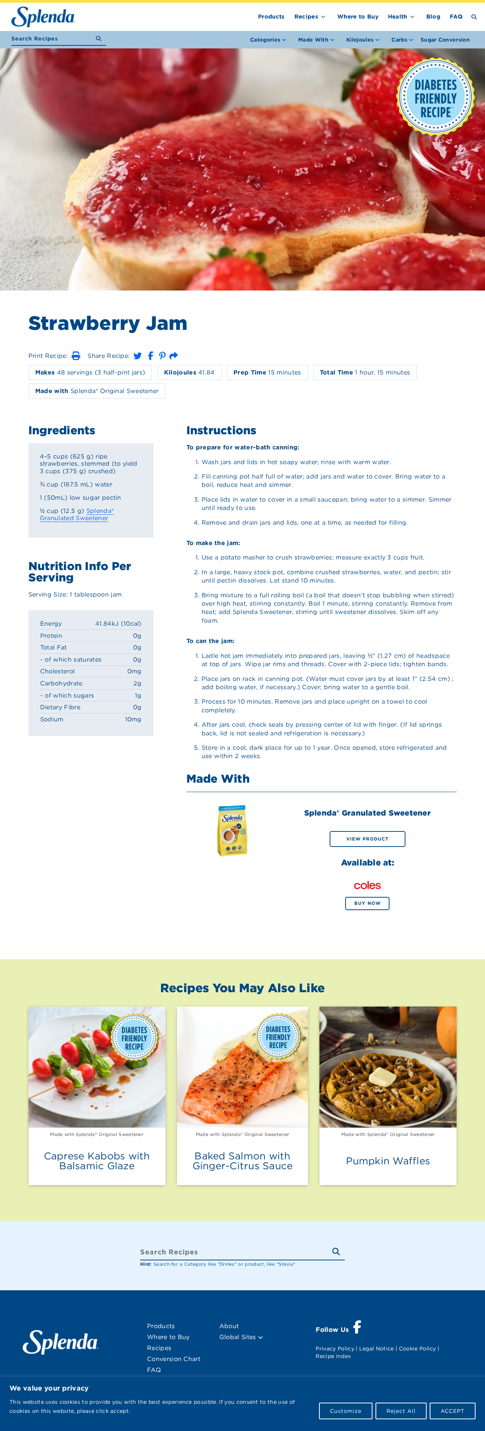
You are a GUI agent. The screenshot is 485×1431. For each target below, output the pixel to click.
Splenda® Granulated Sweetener (77, 514)
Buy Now (367, 903)
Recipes (306, 16)
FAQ (456, 16)
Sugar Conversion (445, 40)
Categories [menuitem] (265, 40)
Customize (345, 1411)
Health (397, 16)
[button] (76, 356)
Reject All (401, 1411)
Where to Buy (358, 16)
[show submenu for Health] (412, 15)
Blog (433, 16)
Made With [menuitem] (313, 40)
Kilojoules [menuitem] (360, 40)
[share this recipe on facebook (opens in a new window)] (150, 356)
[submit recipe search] (101, 39)
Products (271, 16)
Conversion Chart (173, 1359)
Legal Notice (376, 1349)
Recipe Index (333, 1356)
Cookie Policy (417, 1349)
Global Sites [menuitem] (238, 1337)
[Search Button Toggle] (474, 16)
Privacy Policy (335, 1349)
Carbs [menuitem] (399, 40)
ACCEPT (453, 1411)
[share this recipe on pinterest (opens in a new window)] (162, 356)
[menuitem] (445, 40)
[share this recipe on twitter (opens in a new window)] (137, 356)
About (229, 1326)
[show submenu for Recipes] (323, 15)
